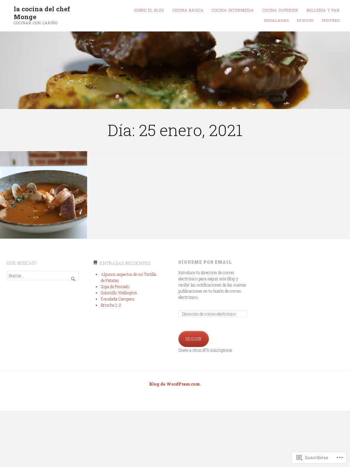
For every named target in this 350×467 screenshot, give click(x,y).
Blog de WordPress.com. (175, 384)
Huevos (305, 20)
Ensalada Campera (117, 299)
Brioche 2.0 (111, 305)
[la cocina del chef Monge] (175, 70)
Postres (331, 20)
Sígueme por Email (205, 261)
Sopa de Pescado (115, 286)
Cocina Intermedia (233, 10)
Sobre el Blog (149, 10)
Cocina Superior (280, 10)
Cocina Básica (188, 10)
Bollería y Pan (323, 10)
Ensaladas (276, 20)
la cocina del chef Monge (42, 12)
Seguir (194, 339)
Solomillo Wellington (119, 292)
